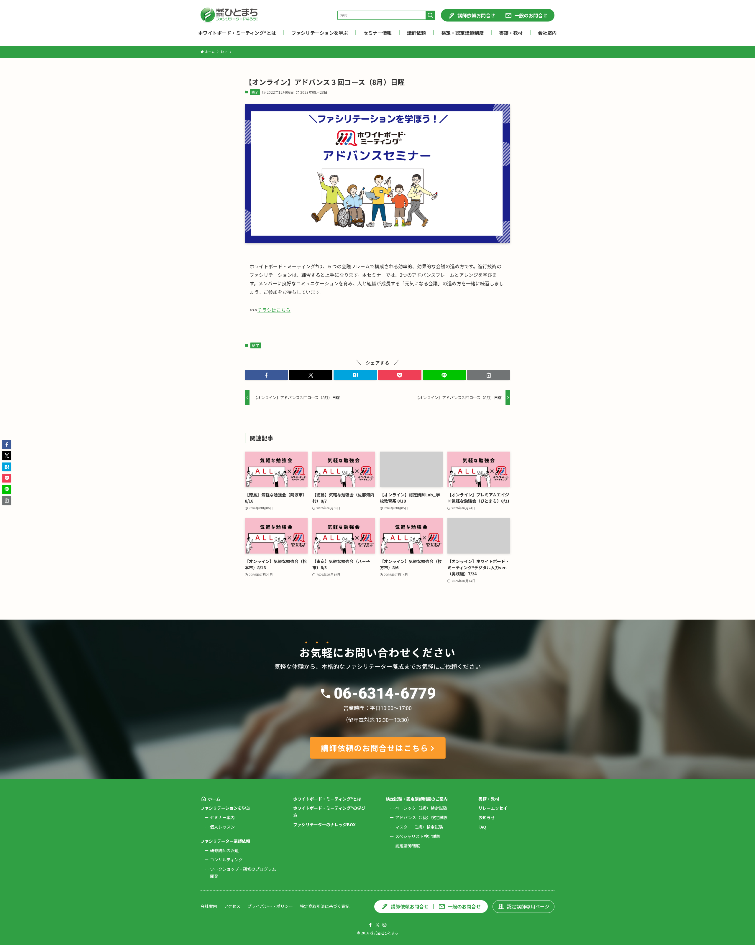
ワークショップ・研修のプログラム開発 (243, 872)
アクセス (232, 906)
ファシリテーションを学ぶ (225, 808)
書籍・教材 (488, 799)
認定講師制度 (407, 846)
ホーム (214, 799)
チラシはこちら (273, 309)
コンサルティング (226, 859)
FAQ (482, 827)
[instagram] (384, 925)
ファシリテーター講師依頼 (225, 841)
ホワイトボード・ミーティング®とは (327, 799)
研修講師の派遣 (224, 850)
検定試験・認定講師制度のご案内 (417, 799)
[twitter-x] (377, 925)
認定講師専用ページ (528, 906)
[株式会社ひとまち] (229, 15)
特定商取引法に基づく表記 (324, 906)
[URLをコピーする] (488, 375)
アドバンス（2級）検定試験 (421, 817)
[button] (266, 375)
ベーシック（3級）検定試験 (421, 808)
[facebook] (370, 925)
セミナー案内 (222, 817)
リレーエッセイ (492, 808)
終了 (255, 92)
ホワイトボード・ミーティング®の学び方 (329, 811)
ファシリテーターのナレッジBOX (324, 824)
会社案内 (209, 906)
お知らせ (486, 817)
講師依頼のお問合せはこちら (375, 747)
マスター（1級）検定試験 (419, 827)
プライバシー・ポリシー (270, 906)
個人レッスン (222, 827)
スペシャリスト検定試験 (417, 836)
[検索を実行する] (430, 15)
